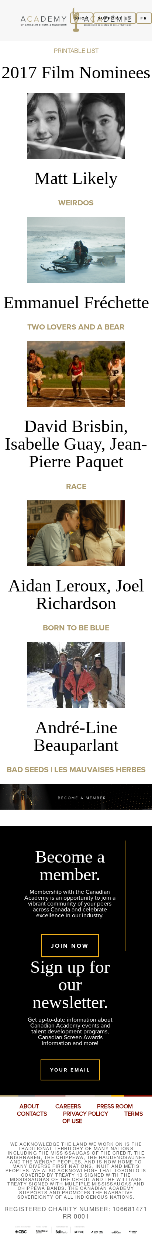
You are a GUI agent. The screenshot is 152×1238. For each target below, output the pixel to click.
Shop (82, 18)
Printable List (76, 50)
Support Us (115, 18)
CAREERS (68, 1106)
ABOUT (29, 1106)
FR (144, 18)
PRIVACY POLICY (85, 1114)
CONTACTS (32, 1114)
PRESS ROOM (115, 1106)
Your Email (70, 1069)
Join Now (70, 946)
